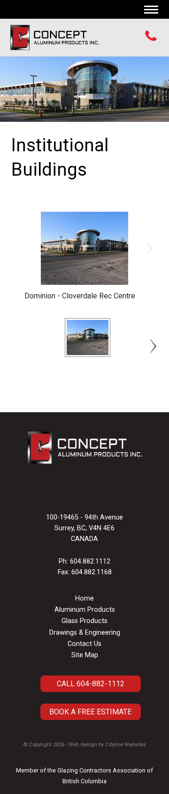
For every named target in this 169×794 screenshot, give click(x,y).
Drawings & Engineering (84, 633)
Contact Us (84, 644)
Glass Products (84, 621)
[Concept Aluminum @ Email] (81, 491)
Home (84, 598)
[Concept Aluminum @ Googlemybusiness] (87, 491)
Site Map (84, 655)
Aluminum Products (84, 610)
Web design (83, 745)
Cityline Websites (125, 745)
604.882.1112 (90, 561)
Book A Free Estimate (90, 711)
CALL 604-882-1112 (90, 683)
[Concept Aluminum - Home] (54, 37)
